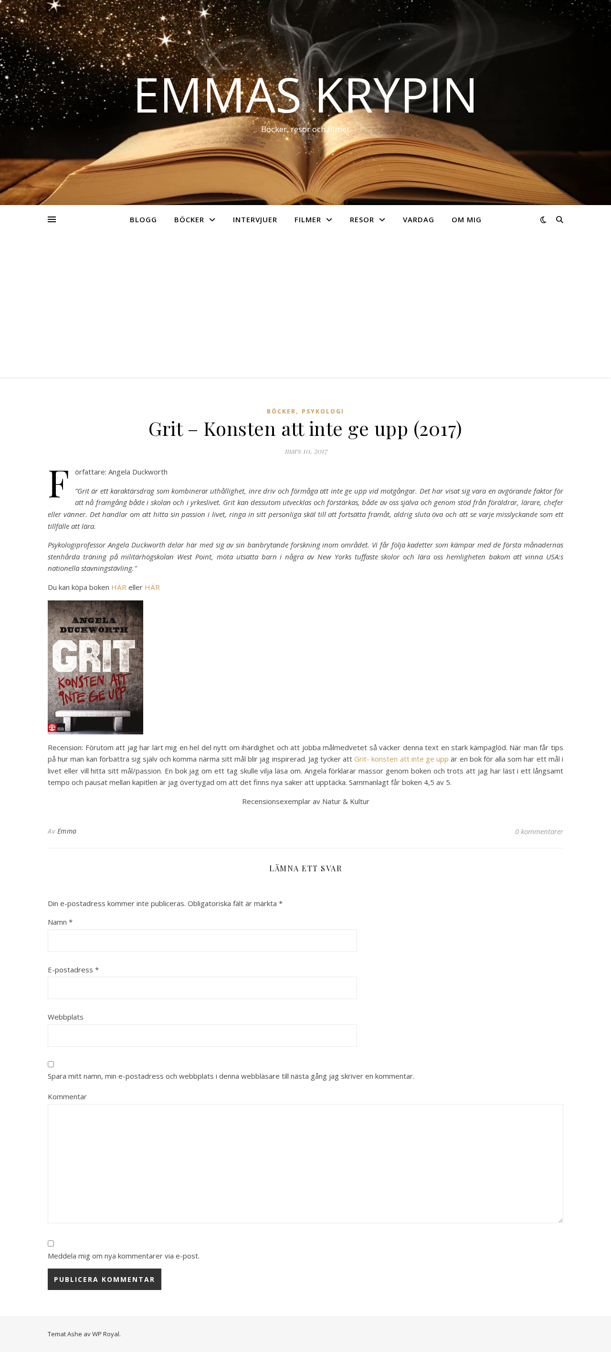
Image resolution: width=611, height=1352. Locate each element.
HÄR (118, 587)
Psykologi (323, 411)
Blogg (143, 219)
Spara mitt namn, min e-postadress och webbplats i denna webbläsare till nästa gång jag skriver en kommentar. (231, 1076)
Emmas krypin (305, 94)
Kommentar (67, 1096)
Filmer (308, 219)
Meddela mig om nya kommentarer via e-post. (124, 1255)
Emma (67, 831)
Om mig (467, 219)
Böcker (189, 219)
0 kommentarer (539, 831)
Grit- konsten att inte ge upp (401, 759)
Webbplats (66, 1017)
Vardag (418, 219)
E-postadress (73, 969)
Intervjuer (255, 219)
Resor (362, 219)
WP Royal (105, 1334)
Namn (60, 922)
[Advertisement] (305, 305)
